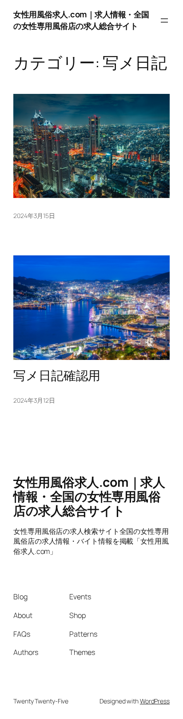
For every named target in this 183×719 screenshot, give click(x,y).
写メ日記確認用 (56, 375)
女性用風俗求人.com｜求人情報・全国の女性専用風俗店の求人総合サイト (81, 20)
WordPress (155, 701)
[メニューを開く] (164, 20)
